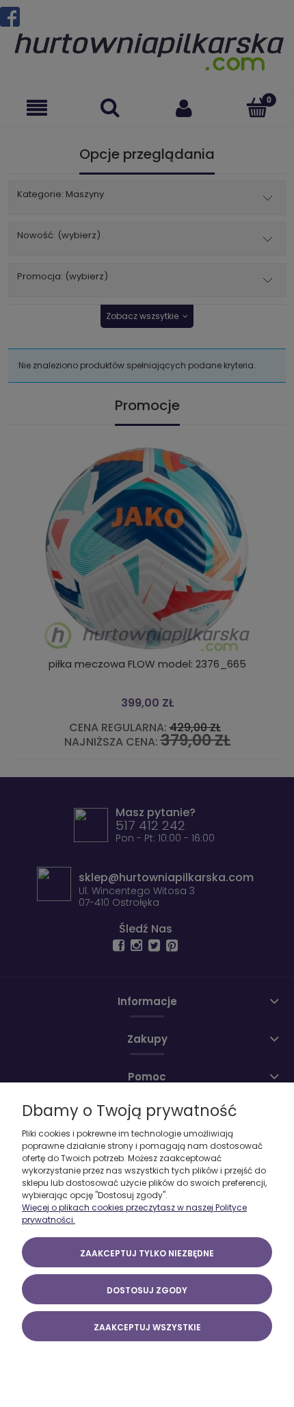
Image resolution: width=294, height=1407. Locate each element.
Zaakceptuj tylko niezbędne (147, 1253)
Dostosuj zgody (147, 1290)
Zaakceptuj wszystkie (147, 1327)
